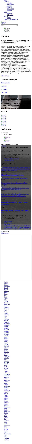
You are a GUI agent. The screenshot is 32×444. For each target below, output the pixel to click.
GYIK (9, 18)
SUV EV (9, 3)
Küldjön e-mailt (5, 233)
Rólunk (6, 16)
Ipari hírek (10, 13)
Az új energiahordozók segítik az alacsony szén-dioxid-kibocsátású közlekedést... (15, 195)
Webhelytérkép (8, 222)
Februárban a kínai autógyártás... (12, 175)
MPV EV (9, 7)
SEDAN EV (10, 4)
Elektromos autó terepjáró (10, 227)
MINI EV (9, 6)
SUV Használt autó (24, 228)
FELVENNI (10, 9)
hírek (5, 12)
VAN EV (9, 10)
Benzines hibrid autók (24, 225)
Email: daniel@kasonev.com (11, 158)
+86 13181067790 (9, 160)
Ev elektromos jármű (13, 228)
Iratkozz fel (15, 144)
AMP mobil (7, 224)
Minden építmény (5, 83)
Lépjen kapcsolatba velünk (11, 19)
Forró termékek (8, 221)
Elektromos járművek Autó (11, 225)
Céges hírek (10, 15)
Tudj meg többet (5, 75)
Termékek (6, 1)
